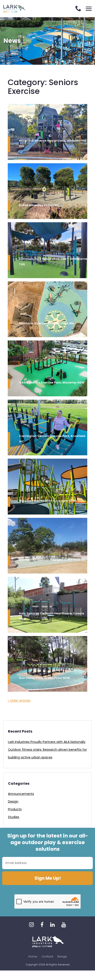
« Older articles (19, 700)
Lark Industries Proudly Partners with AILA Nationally (47, 742)
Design (13, 801)
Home (32, 956)
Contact (47, 956)
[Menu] (89, 9)
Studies (13, 817)
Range (62, 956)
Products (15, 809)
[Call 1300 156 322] (78, 9)
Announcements (21, 794)
